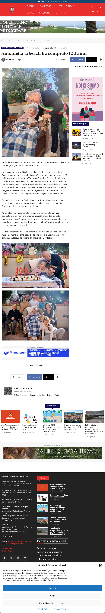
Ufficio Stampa (14, 60)
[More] (101, 59)
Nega (52, 595)
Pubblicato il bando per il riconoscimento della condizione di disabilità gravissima (92, 157)
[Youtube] (101, 11)
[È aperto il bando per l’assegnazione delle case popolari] (73, 416)
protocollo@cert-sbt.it (15, 544)
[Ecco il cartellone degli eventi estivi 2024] (31, 416)
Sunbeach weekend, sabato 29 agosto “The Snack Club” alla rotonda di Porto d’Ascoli (92, 132)
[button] (101, 565)
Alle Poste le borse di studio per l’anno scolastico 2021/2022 (10, 427)
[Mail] (100, 7)
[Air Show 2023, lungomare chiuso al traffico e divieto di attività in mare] (52, 416)
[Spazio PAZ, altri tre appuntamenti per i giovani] (76, 145)
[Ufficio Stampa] (3, 60)
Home (3, 41)
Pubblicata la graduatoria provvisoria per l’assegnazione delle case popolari (94, 429)
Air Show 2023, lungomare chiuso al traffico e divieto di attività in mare (51, 428)
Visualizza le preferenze (52, 603)
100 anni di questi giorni (15, 41)
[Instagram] (92, 7)
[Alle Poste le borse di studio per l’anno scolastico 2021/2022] (10, 416)
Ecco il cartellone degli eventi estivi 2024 (29, 427)
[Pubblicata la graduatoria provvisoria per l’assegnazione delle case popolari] (94, 416)
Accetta (53, 588)
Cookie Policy (43, 609)
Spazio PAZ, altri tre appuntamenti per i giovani (90, 144)
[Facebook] (87, 7)
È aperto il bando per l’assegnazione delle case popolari (73, 427)
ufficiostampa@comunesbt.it (19, 541)
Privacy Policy (60, 609)
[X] (97, 11)
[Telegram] (93, 11)
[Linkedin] (96, 7)
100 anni (39, 365)
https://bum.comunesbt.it (23, 391)
